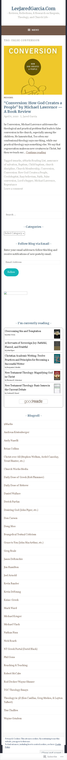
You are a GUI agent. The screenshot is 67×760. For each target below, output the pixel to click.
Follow (11, 272)
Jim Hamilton (11, 567)
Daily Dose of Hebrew (16, 485)
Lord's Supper (25, 181)
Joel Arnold (10, 575)
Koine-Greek (11, 600)
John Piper (10, 350)
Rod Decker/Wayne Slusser (19, 682)
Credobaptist (11, 177)
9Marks (8, 424)
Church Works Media (16, 469)
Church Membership (28, 169)
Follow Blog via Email (33, 243)
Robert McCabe (12, 673)
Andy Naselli (11, 440)
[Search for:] (33, 214)
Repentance (10, 185)
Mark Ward (10, 608)
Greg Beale (10, 551)
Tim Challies (11, 710)
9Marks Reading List (34, 161)
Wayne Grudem (13, 718)
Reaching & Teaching (16, 665)
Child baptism (36, 164)
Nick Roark (10, 641)
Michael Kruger (13, 616)
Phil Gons (9, 657)
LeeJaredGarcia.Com (34, 8)
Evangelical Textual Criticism (20, 534)
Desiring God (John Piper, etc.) (21, 510)
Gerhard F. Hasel (13, 393)
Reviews (8, 97)
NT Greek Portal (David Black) (20, 649)
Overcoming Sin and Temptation (23, 331)
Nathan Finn (11, 632)
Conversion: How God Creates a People (25, 172)
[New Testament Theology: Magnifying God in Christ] (57, 379)
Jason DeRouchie (13, 559)
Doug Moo (10, 526)
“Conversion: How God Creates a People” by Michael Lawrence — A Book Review (33, 107)
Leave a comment (13, 189)
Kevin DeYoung (12, 592)
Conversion (47, 169)
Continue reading (36, 152)
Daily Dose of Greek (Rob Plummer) (24, 477)
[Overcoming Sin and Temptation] (57, 338)
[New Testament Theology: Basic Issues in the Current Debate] (57, 393)
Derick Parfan (12, 502)
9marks (17, 161)
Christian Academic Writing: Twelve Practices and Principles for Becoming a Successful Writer (27, 360)
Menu (35, 30)
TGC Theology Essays (16, 690)
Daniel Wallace (12, 493)
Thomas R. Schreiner (14, 380)
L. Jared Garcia (28, 116)
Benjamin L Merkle (13, 367)
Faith (40, 177)
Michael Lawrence (44, 181)
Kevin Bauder (11, 583)
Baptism (22, 164)
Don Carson (10, 518)
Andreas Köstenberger (16, 432)
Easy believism (28, 177)
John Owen (11, 335)
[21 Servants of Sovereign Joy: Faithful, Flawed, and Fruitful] (57, 349)
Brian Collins (11, 449)
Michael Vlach (12, 624)
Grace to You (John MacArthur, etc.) (23, 542)
